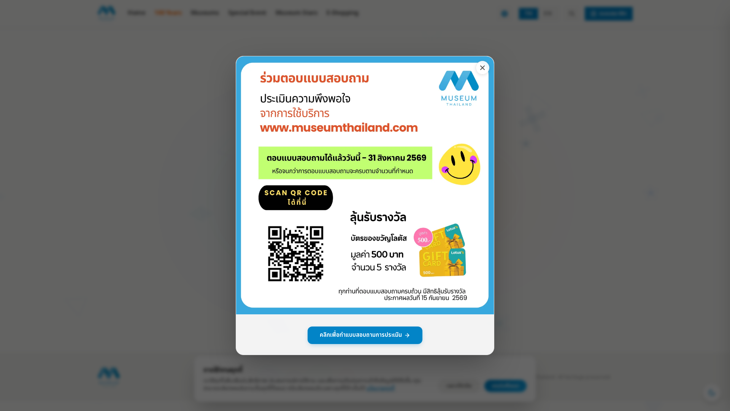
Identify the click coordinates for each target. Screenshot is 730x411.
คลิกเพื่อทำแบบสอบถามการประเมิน (361, 335)
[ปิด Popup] (482, 68)
